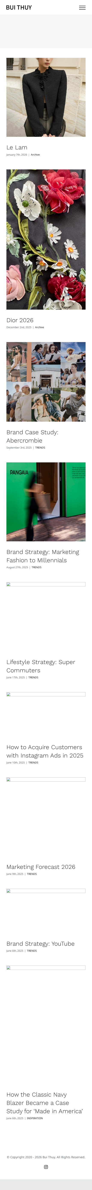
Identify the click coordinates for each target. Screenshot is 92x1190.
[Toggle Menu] (82, 8)
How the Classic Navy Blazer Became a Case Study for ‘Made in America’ (44, 1103)
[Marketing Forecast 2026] (46, 816)
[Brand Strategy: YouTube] (46, 911)
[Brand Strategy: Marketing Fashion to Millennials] (46, 501)
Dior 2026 (19, 320)
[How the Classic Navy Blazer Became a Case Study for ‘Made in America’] (46, 1025)
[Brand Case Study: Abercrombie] (46, 381)
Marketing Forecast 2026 (40, 866)
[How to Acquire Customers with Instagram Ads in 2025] (46, 714)
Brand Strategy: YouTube (40, 943)
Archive (35, 154)
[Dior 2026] (46, 239)
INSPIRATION (35, 1118)
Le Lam (16, 147)
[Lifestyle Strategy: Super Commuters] (46, 616)
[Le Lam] (46, 97)
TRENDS (40, 447)
